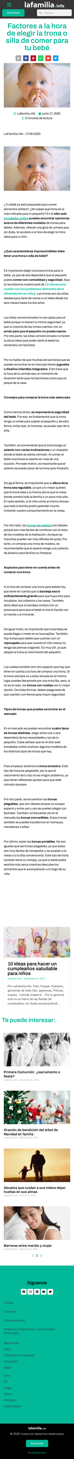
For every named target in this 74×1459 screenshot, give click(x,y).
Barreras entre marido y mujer (28, 1246)
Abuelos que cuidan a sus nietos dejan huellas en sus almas (35, 1190)
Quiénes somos (14, 1320)
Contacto (10, 1311)
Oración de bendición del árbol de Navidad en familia (31, 1132)
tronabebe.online (16, 218)
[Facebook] (24, 1292)
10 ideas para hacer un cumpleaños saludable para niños (32, 968)
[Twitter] (50, 1292)
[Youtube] (43, 1292)
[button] (18, 58)
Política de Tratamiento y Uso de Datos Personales (29, 1331)
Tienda (8, 1302)
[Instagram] (30, 1292)
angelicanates (38, 1452)
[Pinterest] (37, 1292)
